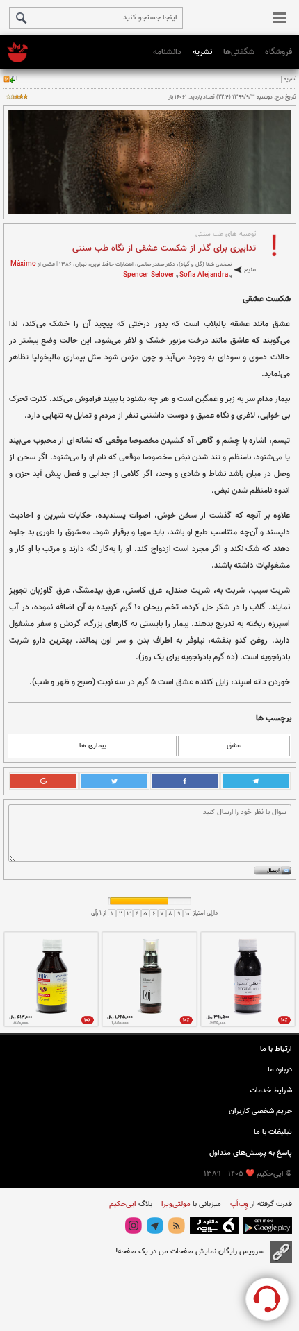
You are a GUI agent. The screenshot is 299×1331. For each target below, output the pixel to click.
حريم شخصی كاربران (260, 1111)
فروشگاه (278, 52)
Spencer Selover (149, 275)
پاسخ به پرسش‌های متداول (250, 1153)
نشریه (202, 52)
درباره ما (280, 1070)
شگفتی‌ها (238, 52)
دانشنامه (167, 52)
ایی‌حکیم (122, 1204)
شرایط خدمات (271, 1090)
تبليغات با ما (273, 1132)
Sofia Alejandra (203, 275)
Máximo (23, 264)
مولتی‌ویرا (175, 1204)
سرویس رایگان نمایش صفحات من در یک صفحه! (189, 1251)
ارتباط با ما (276, 1049)
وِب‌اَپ (238, 1204)
